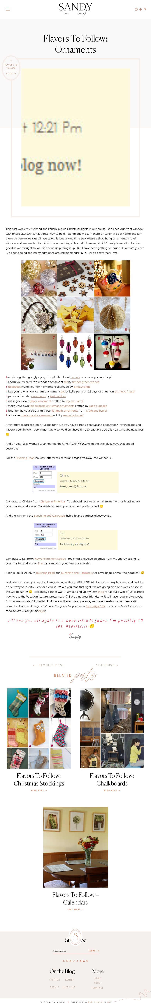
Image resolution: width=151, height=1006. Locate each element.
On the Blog (62, 971)
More (98, 971)
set (66, 382)
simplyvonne (81, 386)
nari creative (96, 1002)
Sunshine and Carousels (49, 515)
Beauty (54, 986)
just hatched (58, 396)
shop (101, 591)
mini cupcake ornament (37, 415)
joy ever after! (75, 401)
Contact (98, 988)
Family (69, 980)
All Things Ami (95, 606)
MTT (109, 1002)
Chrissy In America (52, 501)
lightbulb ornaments (64, 410)
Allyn (41, 611)
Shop (98, 978)
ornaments (38, 396)
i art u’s (75, 377)
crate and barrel (96, 410)
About (98, 983)
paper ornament (40, 401)
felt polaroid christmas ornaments (51, 406)
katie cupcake (98, 406)
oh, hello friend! (125, 391)
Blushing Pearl (25, 458)
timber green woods (85, 382)
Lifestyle (70, 986)
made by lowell (73, 415)
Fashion (54, 980)
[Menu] (8, 9)
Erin (40, 563)
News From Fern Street (49, 558)
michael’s (14, 386)
